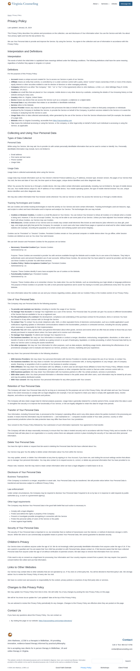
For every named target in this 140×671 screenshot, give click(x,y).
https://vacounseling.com (62, 120)
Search (128, 661)
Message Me (126, 4)
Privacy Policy (86, 668)
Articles (114, 4)
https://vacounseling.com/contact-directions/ (55, 621)
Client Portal (123, 668)
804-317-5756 (127, 645)
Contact (127, 639)
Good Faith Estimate (63, 668)
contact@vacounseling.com (121, 649)
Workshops (105, 668)
